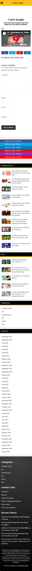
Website (3, 117)
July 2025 (5, 343)
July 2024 (5, 378)
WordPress (12, 565)
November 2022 (7, 442)
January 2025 (6, 362)
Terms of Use (23, 560)
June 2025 (5, 346)
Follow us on (13, 141)
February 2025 (6, 359)
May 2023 (5, 423)
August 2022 (6, 451)
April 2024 (5, 388)
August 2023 (6, 413)
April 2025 (5, 352)
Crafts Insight (17, 3)
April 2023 (5, 426)
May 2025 (5, 349)
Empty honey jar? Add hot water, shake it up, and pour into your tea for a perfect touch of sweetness (15, 541)
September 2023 (7, 410)
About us (4, 495)
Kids (3, 324)
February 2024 (6, 394)
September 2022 (7, 448)
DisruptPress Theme (23, 565)
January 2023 (6, 435)
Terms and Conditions (8, 507)
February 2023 (6, 432)
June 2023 (5, 419)
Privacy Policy (5, 504)
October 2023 (6, 407)
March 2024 (5, 391)
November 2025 (7, 336)
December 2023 (7, 400)
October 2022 (6, 445)
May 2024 (5, 384)
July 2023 (5, 416)
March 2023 (5, 429)
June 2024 (5, 381)
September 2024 (7, 372)
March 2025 (5, 356)
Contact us (4, 491)
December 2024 (7, 365)
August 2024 (6, 375)
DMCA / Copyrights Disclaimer (11, 501)
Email (3, 107)
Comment (5, 75)
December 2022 (7, 439)
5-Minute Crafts (7, 308)
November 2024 (7, 368)
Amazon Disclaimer (7, 498)
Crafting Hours (6, 315)
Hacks (4, 321)
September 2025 (7, 340)
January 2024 (6, 397)
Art (2, 29)
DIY (3, 318)
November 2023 (7, 404)
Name (3, 98)
